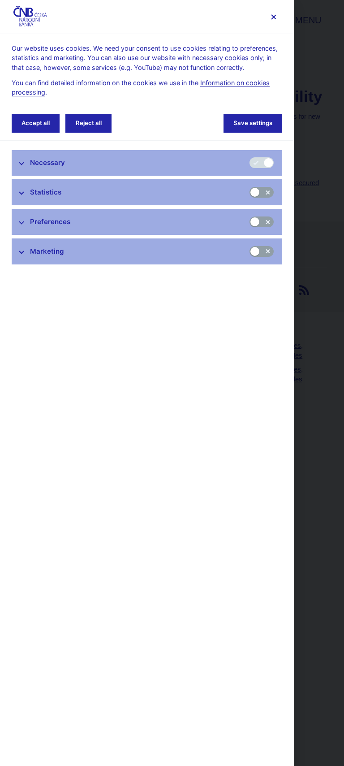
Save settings (252, 122)
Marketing (47, 251)
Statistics (45, 192)
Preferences (50, 221)
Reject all (89, 122)
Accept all (36, 122)
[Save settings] (273, 17)
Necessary (47, 162)
